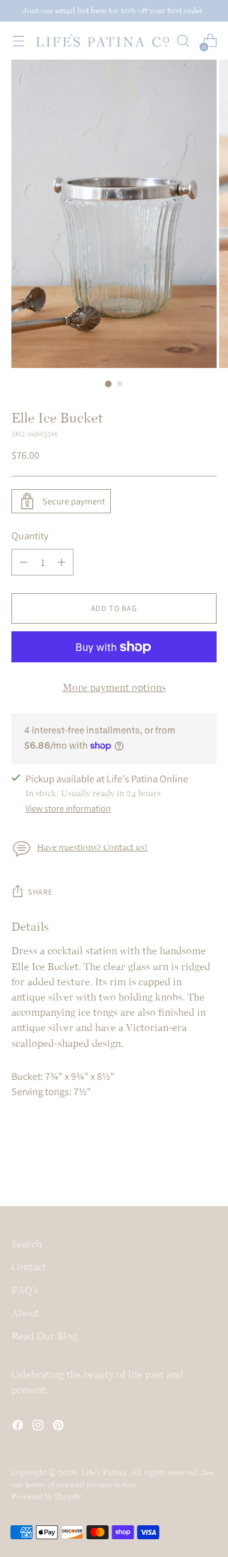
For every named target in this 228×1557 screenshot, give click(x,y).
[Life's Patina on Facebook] (19, 1427)
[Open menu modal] (18, 41)
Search (26, 1244)
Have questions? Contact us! (92, 847)
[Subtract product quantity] (23, 562)
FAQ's (25, 1290)
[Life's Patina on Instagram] (39, 1427)
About (25, 1313)
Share (40, 891)
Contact (28, 1267)
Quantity (29, 535)
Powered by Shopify (46, 1496)
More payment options (114, 687)
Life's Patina (104, 1472)
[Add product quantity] (61, 562)
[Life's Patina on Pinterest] (59, 1427)
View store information (68, 808)
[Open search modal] (183, 41)
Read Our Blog (44, 1336)
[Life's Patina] (102, 40)
